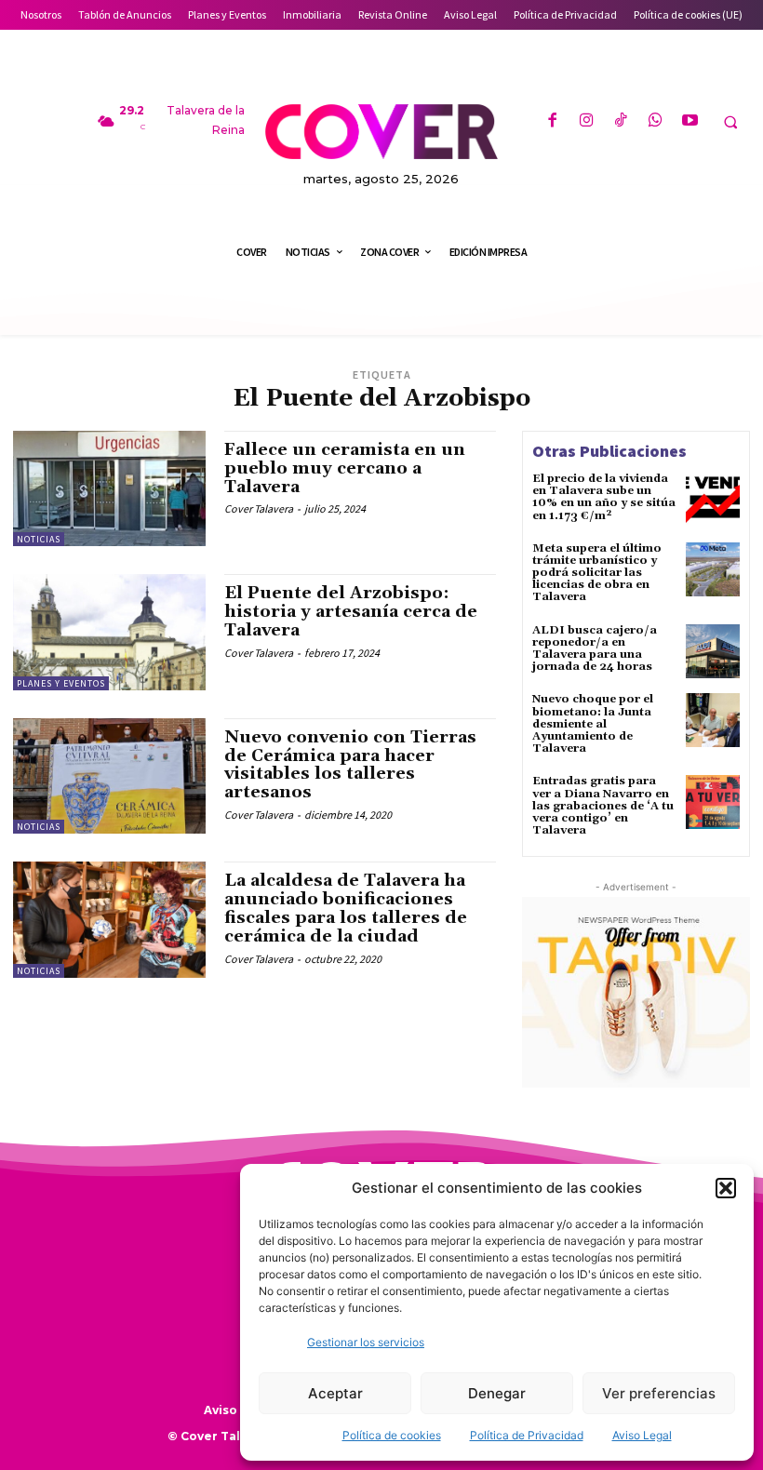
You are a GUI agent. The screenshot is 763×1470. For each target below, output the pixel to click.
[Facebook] (551, 121)
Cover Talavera (258, 508)
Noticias (38, 539)
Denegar (497, 1393)
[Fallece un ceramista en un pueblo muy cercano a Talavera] (109, 488)
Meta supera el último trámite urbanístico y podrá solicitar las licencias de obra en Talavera (597, 573)
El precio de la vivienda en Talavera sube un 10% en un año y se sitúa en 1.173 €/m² (604, 497)
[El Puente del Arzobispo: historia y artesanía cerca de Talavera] (109, 631)
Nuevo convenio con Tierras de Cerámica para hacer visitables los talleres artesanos (350, 765)
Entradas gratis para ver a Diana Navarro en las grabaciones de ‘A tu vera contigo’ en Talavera (603, 805)
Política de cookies (391, 1435)
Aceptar (335, 1393)
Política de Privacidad (526, 1435)
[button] (725, 1188)
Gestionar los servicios (365, 1342)
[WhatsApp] (655, 121)
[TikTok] (621, 121)
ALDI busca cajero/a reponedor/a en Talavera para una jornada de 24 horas (594, 649)
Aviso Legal (642, 1435)
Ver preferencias (659, 1393)
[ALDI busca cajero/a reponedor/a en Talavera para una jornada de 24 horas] (713, 651)
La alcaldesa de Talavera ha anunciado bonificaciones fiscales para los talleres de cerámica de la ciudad (345, 908)
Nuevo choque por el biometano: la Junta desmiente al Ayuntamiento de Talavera (592, 723)
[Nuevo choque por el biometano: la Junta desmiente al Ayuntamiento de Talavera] (713, 720)
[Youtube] (690, 121)
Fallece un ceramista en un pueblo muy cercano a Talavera (344, 468)
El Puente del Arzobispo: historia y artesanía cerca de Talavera (350, 611)
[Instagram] (586, 121)
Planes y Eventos (61, 683)
